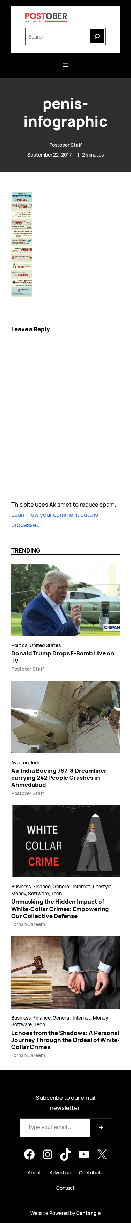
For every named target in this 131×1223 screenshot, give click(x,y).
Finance (41, 886)
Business (21, 886)
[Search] (97, 36)
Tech (56, 893)
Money (18, 893)
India (36, 762)
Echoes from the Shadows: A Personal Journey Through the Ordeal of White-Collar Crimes (65, 1040)
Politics (19, 645)
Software (38, 893)
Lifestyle (102, 886)
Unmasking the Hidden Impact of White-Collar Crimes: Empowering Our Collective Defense (60, 908)
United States (45, 645)
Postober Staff (65, 144)
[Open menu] (65, 65)
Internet (81, 886)
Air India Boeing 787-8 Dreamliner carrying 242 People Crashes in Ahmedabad (59, 777)
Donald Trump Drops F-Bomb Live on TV (62, 657)
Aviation (20, 762)
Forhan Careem (28, 924)
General (61, 886)
